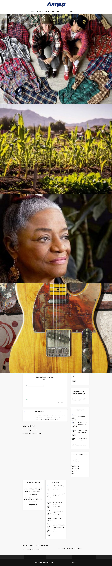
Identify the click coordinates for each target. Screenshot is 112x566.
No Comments (61, 402)
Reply (59, 411)
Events (64, 11)
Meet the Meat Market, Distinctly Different (56, 97)
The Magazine (39, 11)
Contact (71, 11)
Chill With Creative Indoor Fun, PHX (54, 518)
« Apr (73, 473)
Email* (73, 376)
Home (32, 11)
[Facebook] (61, 411)
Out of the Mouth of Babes (56, 276)
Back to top (74, 562)
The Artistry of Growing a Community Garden (56, 187)
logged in (31, 430)
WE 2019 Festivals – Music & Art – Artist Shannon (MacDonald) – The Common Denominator (56, 366)
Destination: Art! (50, 11)
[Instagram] (65, 411)
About (58, 11)
